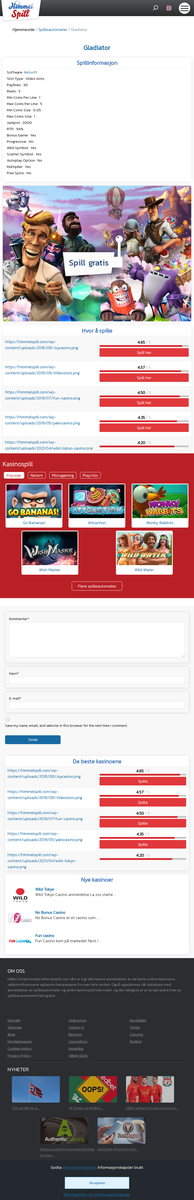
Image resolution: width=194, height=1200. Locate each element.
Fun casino (44, 936)
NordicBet (138, 1020)
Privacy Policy (19, 1055)
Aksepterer (97, 1183)
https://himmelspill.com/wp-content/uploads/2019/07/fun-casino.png (42, 395)
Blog (11, 1034)
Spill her (144, 352)
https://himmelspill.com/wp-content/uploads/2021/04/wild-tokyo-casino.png (49, 445)
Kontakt (14, 1020)
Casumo (136, 1034)
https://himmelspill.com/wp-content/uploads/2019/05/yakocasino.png (42, 420)
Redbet (136, 1041)
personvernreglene (79, 1167)
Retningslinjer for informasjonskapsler (97, 1194)
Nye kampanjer (20, 1041)
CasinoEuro (77, 1041)
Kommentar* (19, 619)
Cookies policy (20, 1048)
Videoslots (77, 1020)
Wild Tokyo (44, 889)
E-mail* (15, 698)
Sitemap (15, 1027)
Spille (143, 781)
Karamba (75, 1048)
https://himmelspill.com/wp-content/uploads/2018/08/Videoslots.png (42, 370)
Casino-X (76, 1027)
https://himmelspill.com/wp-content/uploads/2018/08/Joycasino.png (41, 345)
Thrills (135, 1027)
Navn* (14, 673)
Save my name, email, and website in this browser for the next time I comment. (66, 725)
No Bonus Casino (50, 913)
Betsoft (30, 72)
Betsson (75, 1034)
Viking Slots (78, 1055)
